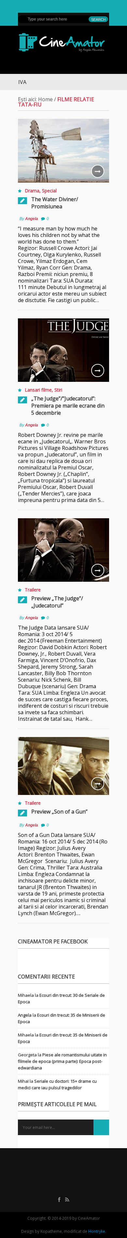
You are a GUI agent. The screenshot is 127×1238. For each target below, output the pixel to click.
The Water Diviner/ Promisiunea (54, 203)
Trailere (33, 590)
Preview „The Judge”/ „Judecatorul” (57, 602)
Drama (32, 191)
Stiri (58, 390)
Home (45, 99)
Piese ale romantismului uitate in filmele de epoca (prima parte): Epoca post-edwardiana (62, 1061)
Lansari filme (38, 390)
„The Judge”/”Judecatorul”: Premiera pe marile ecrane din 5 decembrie (68, 405)
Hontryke (96, 1231)
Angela (31, 218)
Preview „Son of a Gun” (59, 811)
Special (49, 191)
